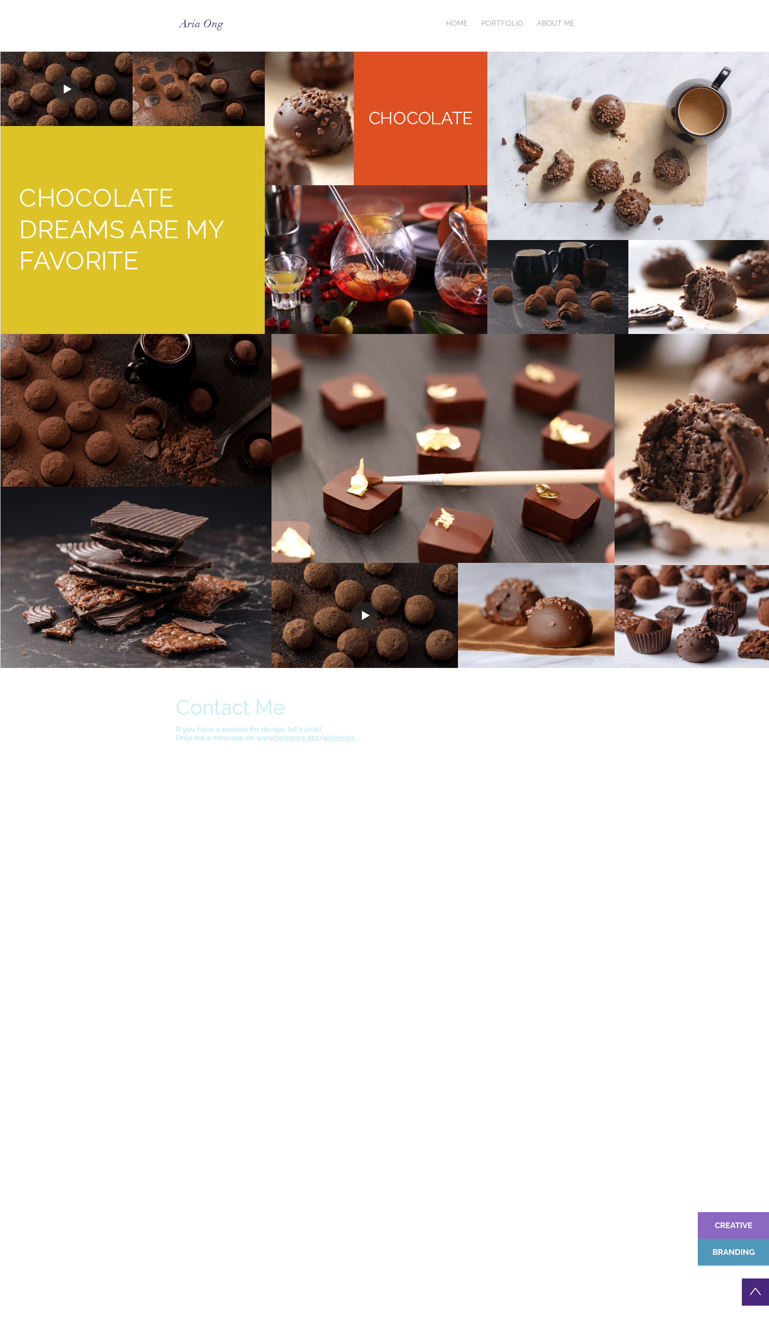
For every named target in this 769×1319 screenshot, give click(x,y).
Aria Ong (201, 23)
